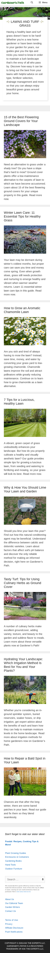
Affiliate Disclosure (14, 928)
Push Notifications (14, 932)
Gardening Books (13, 861)
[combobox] (25, 879)
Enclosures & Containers (17, 857)
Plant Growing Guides (15, 853)
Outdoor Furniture (13, 869)
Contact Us (10, 911)
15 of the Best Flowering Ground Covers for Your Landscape (21, 121)
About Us (9, 899)
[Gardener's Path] (12, 2)
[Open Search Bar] (32, 2)
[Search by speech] (41, 879)
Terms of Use (11, 920)
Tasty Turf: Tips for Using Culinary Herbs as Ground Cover (22, 583)
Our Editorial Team (14, 903)
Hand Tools (10, 865)
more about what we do (24, 891)
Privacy (8, 924)
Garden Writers (12, 907)
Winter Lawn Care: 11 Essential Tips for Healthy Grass (22, 216)
